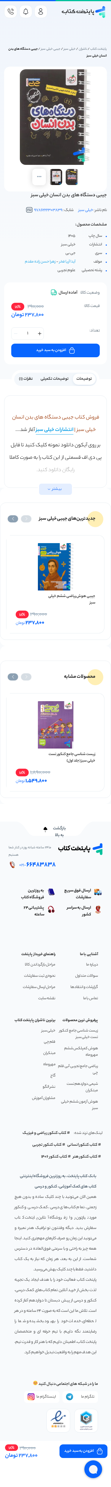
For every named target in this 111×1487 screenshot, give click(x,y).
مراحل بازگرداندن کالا (40, 965)
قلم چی (50, 1042)
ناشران (83, 49)
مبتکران (49, 1053)
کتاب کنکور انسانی (82, 1145)
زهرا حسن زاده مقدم (40, 262)
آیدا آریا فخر (67, 262)
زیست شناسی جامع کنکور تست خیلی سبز (78, 1034)
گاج (53, 1076)
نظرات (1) (26, 379)
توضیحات (84, 379)
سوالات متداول (86, 976)
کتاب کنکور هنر (85, 1156)
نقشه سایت (47, 998)
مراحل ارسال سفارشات (39, 987)
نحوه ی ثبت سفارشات (39, 976)
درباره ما (92, 965)
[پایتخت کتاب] (84, 12)
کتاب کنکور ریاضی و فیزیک (44, 1133)
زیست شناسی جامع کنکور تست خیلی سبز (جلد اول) (72, 757)
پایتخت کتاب (98, 49)
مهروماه (49, 1064)
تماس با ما (90, 998)
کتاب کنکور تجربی (47, 1145)
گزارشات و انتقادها (84, 987)
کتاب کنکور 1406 (54, 1156)
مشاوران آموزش (44, 1098)
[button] (26, 518)
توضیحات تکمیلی (55, 379)
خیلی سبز (69, 49)
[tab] (84, 378)
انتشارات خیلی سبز (54, 430)
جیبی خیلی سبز (50, 49)
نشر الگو (49, 1087)
